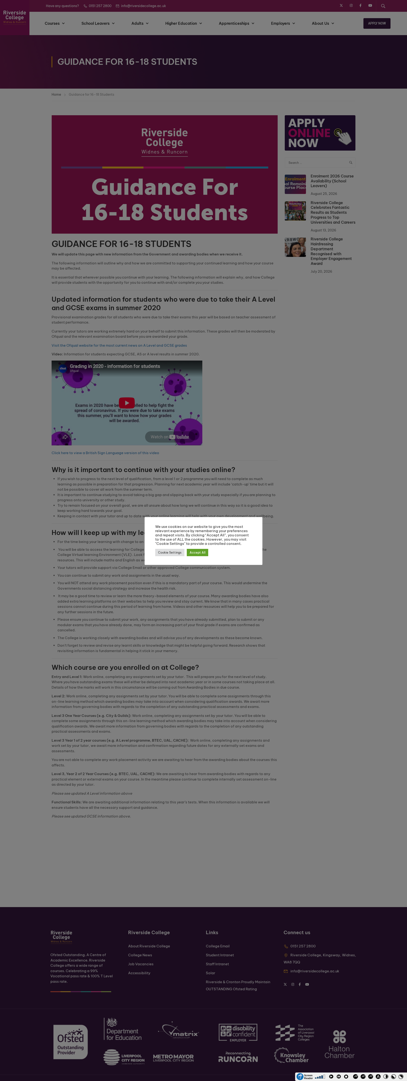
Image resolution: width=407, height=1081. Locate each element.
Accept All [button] (197, 552)
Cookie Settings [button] (170, 552)
